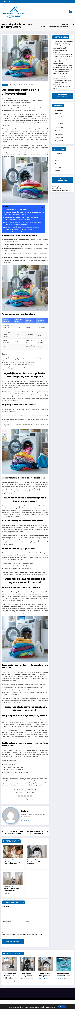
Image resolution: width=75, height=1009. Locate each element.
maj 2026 (57, 120)
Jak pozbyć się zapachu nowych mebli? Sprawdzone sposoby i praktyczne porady (61, 73)
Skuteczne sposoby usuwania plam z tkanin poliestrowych (21, 217)
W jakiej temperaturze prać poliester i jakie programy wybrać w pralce (24, 212)
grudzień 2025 (59, 137)
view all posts (25, 820)
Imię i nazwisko (6, 921)
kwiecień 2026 (59, 124)
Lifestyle (57, 157)
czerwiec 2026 (59, 117)
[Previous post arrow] (2, 831)
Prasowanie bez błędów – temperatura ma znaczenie (21, 226)
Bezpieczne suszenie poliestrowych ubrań (17, 224)
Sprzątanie (58, 167)
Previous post (19, 829)
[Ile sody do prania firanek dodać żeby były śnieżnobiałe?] (13, 878)
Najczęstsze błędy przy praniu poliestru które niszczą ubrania (21, 228)
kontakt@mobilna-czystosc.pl (61, 190)
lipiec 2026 (58, 113)
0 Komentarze (34, 85)
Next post (29, 829)
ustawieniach (51, 1007)
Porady (57, 160)
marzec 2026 (59, 127)
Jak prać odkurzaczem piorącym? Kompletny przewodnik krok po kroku (35, 832)
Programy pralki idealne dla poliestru (16, 214)
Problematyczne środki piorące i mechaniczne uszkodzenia (22, 231)
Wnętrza (57, 171)
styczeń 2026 (59, 134)
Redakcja (14, 85)
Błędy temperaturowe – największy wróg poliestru (19, 229)
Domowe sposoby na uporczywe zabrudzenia (18, 219)
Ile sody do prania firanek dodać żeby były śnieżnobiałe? (12, 889)
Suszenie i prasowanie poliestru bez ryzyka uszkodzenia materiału (23, 223)
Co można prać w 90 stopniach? (33, 862)
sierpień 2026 (59, 110)
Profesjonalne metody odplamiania (16, 221)
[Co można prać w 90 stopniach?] (37, 851)
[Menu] (70, 11)
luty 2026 (57, 131)
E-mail (27, 921)
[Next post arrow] (47, 831)
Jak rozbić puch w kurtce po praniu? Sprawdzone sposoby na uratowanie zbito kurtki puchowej (12, 863)
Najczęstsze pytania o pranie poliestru (17, 209)
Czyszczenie (58, 153)
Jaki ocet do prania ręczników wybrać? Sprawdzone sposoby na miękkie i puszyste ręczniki (63, 43)
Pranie (5, 85)
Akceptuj (62, 1006)
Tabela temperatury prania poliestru (17, 211)
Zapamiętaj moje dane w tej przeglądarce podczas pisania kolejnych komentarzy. (22, 935)
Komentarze (5, 907)
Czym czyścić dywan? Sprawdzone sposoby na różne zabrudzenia (14, 832)
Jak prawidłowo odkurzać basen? (45, 975)
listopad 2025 (59, 141)
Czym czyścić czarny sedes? (63, 80)
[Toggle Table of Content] (42, 207)
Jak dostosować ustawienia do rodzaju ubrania (18, 216)
